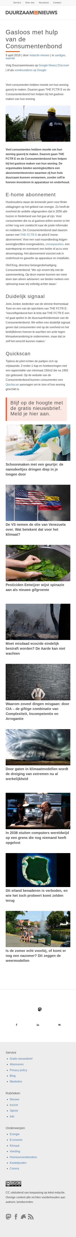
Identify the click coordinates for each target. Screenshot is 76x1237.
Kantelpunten (18, 1162)
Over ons (29, 2)
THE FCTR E (29, 234)
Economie (16, 1139)
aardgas (60, 55)
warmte (10, 58)
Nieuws (14, 1099)
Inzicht (14, 1104)
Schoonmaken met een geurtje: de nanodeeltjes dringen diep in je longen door (34, 469)
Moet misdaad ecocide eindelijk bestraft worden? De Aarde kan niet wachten (35, 648)
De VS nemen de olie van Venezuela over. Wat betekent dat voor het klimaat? (36, 529)
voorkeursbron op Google (30, 70)
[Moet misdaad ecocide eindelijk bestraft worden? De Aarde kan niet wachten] (38, 622)
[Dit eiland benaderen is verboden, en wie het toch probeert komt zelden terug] (38, 870)
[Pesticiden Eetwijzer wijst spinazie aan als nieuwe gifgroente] (38, 563)
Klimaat (14, 1145)
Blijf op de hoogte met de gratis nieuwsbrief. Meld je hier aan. (36, 408)
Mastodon (16, 1081)
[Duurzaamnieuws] (31, 12)
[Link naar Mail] (59, 1025)
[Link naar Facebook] (16, 1025)
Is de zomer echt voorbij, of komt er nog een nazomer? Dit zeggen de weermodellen (36, 956)
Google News (47, 65)
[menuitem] (17, 3)
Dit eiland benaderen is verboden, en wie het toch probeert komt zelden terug (37, 895)
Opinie (14, 1110)
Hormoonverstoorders (23, 1157)
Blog (13, 1075)
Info (12, 1116)
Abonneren (17, 1064)
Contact (57, 2)
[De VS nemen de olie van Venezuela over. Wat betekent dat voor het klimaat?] (38, 503)
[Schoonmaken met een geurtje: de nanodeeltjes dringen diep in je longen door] (38, 442)
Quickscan (13, 384)
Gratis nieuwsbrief (21, 1058)
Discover (63, 65)
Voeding (15, 1151)
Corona (14, 1168)
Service (17, 2)
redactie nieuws (39, 55)
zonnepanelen (54, 244)
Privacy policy (18, 1070)
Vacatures (44, 2)
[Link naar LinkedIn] (38, 1025)
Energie (15, 1134)
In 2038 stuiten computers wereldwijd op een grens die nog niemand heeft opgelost (37, 838)
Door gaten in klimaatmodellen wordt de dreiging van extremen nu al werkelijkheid (37, 774)
